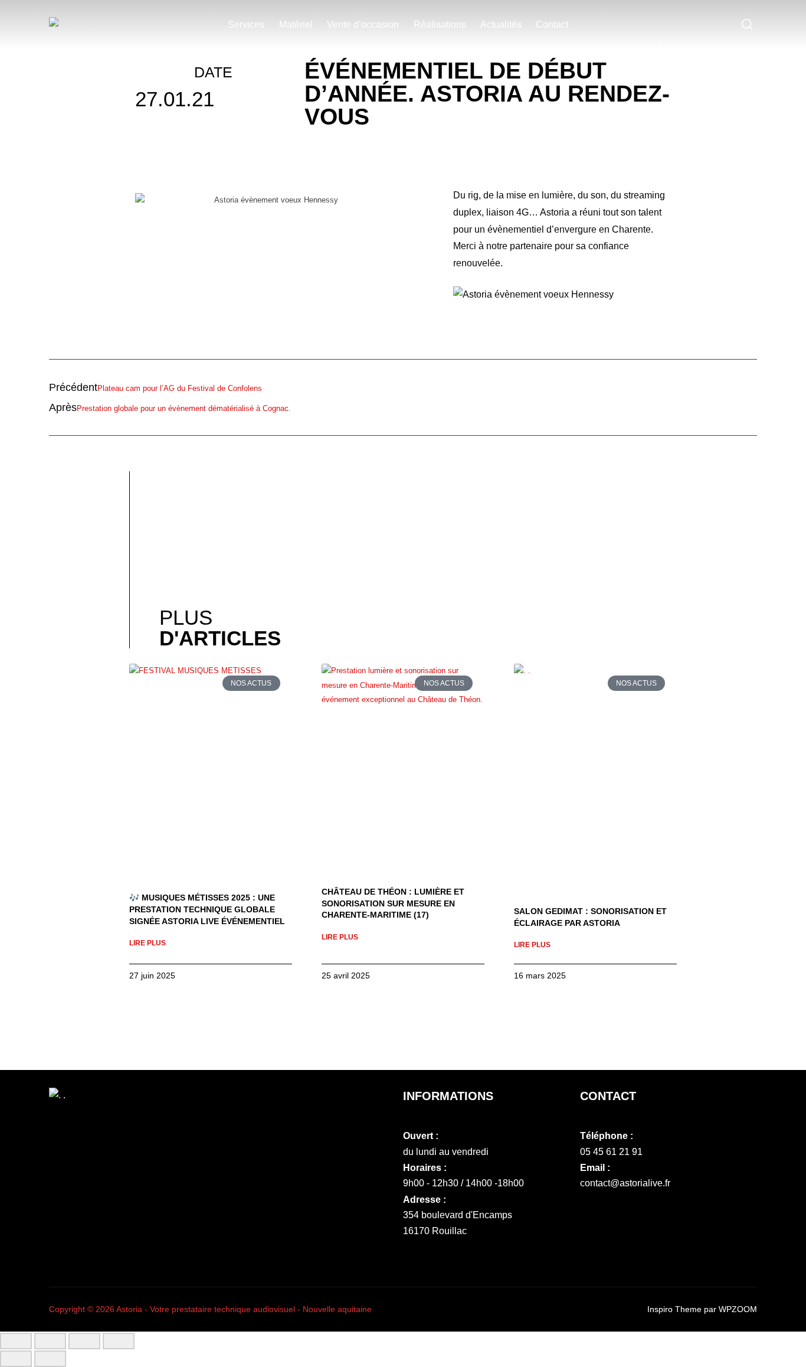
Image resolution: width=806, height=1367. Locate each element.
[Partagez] (84, 1341)
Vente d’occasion (363, 24)
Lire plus (147, 943)
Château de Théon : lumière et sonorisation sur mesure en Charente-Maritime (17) (393, 903)
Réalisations (440, 24)
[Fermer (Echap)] (119, 1341)
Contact (552, 24)
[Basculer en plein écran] (50, 1341)
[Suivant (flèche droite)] (50, 1358)
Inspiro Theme (674, 1309)
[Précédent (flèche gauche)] (16, 1358)
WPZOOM (738, 1309)
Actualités (501, 24)
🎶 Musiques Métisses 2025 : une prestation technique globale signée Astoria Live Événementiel (207, 909)
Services (246, 24)
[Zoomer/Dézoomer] (16, 1341)
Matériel (296, 24)
